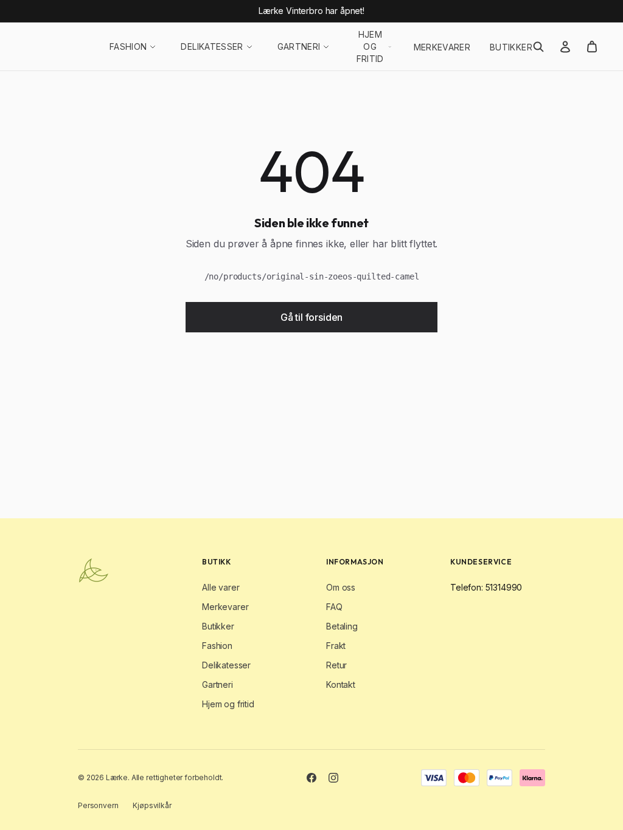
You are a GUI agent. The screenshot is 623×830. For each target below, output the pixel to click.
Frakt (336, 645)
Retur (336, 665)
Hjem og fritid (370, 46)
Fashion (128, 46)
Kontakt (340, 684)
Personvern (98, 805)
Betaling (342, 626)
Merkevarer (442, 47)
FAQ (334, 607)
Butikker (511, 47)
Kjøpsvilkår (152, 805)
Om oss (340, 587)
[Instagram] (333, 778)
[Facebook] (311, 778)
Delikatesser (212, 46)
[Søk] (538, 47)
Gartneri (299, 46)
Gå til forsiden (311, 317)
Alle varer (220, 587)
